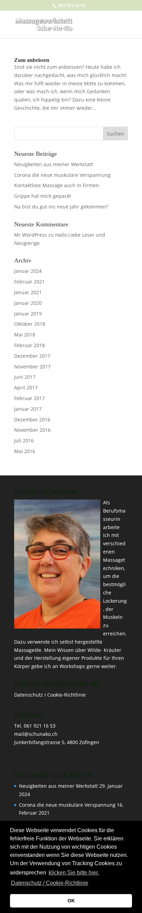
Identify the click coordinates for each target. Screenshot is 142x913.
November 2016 (32, 430)
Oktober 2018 (29, 324)
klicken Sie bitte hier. (74, 873)
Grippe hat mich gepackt (42, 196)
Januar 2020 (28, 303)
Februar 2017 (29, 398)
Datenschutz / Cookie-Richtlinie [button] (49, 883)
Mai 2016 (24, 451)
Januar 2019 (28, 313)
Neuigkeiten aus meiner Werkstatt (53, 164)
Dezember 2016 (32, 419)
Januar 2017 (28, 409)
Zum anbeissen (31, 60)
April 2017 (26, 387)
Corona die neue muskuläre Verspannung (62, 175)
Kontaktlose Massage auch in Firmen (56, 185)
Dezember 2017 (32, 356)
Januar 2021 (28, 292)
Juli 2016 (24, 440)
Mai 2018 (24, 334)
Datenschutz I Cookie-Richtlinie (50, 694)
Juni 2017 (25, 377)
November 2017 (32, 366)
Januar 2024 (28, 271)
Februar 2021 (29, 281)
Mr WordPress (30, 235)
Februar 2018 (29, 345)
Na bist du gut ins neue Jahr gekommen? (61, 206)
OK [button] (71, 900)
